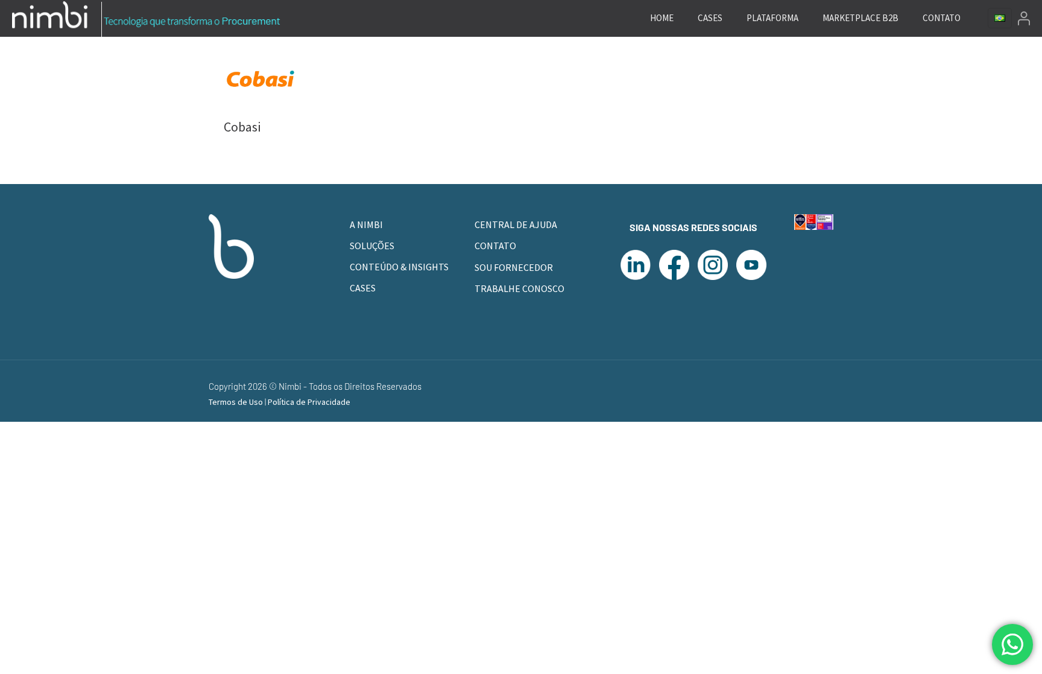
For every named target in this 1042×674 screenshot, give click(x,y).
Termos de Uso (237, 401)
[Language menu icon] (1000, 18)
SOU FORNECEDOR (514, 267)
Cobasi (242, 126)
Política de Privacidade (309, 401)
